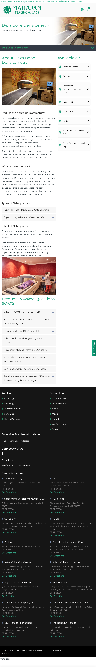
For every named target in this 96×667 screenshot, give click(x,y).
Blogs (55, 429)
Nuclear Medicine (13, 409)
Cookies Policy (55, 650)
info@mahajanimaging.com (16, 465)
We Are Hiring (59, 424)
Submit (43, 441)
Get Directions (9, 492)
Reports (56, 419)
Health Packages (12, 419)
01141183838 (8, 489)
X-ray (35, 118)
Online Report (59, 403)
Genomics (9, 414)
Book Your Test (59, 398)
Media (55, 414)
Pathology (9, 398)
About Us (57, 409)
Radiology (9, 403)
